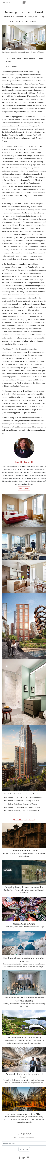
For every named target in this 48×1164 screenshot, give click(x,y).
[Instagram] (28, 1157)
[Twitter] (23, 1157)
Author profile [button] (24, 488)
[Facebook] (19, 1157)
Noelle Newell (31, 21)
